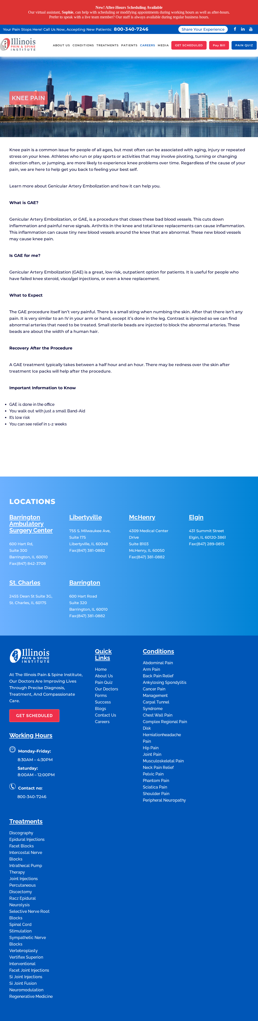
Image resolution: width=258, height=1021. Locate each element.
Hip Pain (150, 747)
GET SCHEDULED (34, 715)
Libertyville (85, 517)
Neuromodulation (26, 989)
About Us (104, 675)
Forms (101, 695)
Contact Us (105, 714)
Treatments (26, 821)
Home (14, 143)
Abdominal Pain (158, 662)
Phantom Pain (156, 780)
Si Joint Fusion (23, 982)
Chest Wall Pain (157, 714)
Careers (102, 721)
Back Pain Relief (158, 675)
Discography (21, 832)
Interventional (22, 963)
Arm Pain (151, 668)
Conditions (30, 143)
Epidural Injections (27, 839)
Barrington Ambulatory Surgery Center (31, 523)
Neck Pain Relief (158, 767)
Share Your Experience (203, 28)
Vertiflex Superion (26, 956)
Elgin (196, 517)
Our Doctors (106, 688)
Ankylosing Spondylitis (164, 682)
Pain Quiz (104, 682)
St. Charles (24, 582)
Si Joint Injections (25, 976)
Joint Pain (152, 754)
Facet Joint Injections (29, 969)
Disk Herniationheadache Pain (162, 734)
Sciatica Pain (155, 786)
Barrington (84, 582)
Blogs (100, 708)
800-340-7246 (131, 28)
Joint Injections (23, 878)
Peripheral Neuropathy (164, 799)
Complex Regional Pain (165, 721)
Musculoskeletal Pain (163, 760)
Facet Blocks (21, 845)
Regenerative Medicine (31, 996)
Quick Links (103, 654)
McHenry (142, 517)
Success (103, 701)
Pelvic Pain (153, 773)
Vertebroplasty (23, 950)
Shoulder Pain (156, 793)
